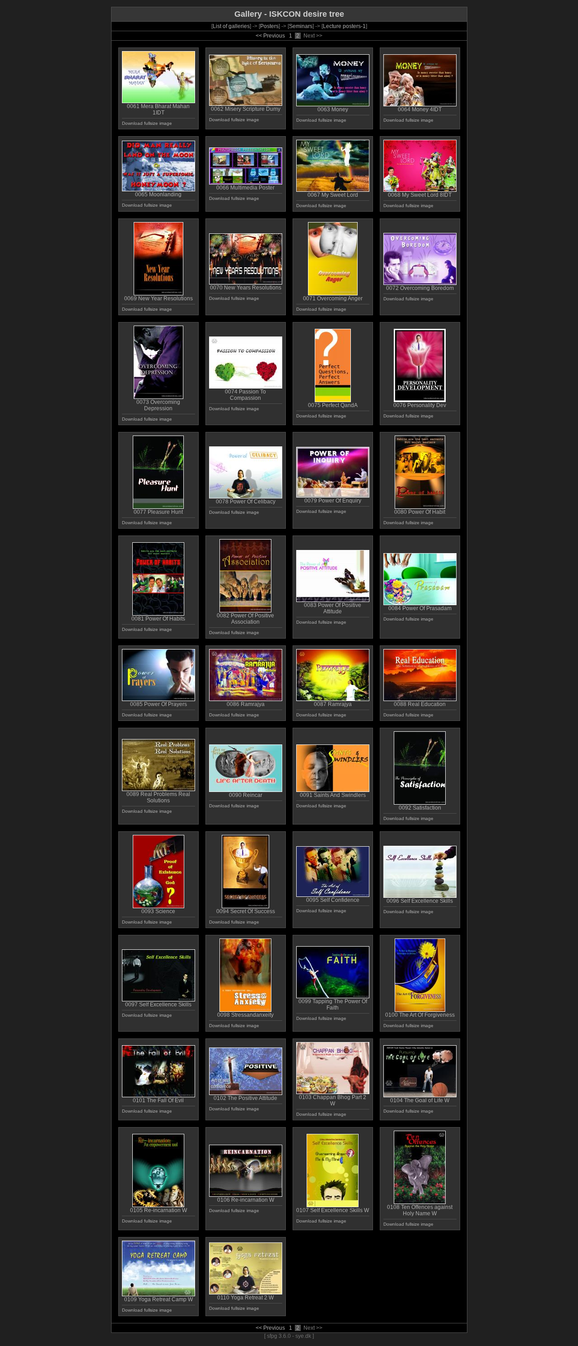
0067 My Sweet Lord (333, 195)
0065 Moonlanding (158, 194)
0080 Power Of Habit (419, 512)
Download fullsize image (147, 123)
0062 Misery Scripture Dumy (245, 109)
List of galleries (231, 26)
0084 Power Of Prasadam (420, 608)
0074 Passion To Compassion (245, 395)
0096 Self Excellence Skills (420, 901)
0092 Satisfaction (420, 808)
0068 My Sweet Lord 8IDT (420, 195)
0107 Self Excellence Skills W (332, 1210)
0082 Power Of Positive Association (245, 618)
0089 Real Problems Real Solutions (158, 797)
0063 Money (332, 109)
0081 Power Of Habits (158, 619)
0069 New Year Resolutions (158, 298)
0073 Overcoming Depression (158, 405)
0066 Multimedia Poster (245, 188)
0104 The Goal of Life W (419, 1100)
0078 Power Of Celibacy (245, 501)
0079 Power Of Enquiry (332, 501)
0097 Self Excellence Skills (158, 1004)
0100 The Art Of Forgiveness (420, 1015)
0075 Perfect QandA (333, 405)
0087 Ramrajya (333, 704)
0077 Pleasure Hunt (158, 512)
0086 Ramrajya (246, 704)
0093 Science (158, 911)
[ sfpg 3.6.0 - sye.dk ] (289, 1336)
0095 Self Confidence (332, 900)
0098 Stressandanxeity (245, 1015)
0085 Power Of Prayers (158, 704)
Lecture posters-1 (344, 26)
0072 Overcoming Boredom (420, 288)
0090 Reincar (245, 795)
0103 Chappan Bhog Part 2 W (332, 1100)
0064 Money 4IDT (420, 109)
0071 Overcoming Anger (333, 298)
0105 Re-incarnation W (158, 1210)
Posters (269, 26)
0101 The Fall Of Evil (158, 1100)
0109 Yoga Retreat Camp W (158, 1299)
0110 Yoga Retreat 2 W (245, 1297)
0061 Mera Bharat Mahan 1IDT (158, 109)
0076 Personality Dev (419, 405)
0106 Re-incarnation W (245, 1200)
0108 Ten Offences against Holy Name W (419, 1210)
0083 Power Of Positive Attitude (332, 608)
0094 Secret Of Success (245, 911)
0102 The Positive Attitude (245, 1098)
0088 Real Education (420, 704)
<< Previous (270, 36)
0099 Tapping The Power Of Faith (332, 1004)
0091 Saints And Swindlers (333, 795)
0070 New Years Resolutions (245, 287)
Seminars (300, 26)
